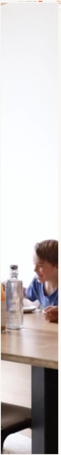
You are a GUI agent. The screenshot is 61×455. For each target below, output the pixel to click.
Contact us (40, 1)
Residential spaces (23, 1)
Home (19, 1)
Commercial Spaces (29, 1)
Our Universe (34, 1)
